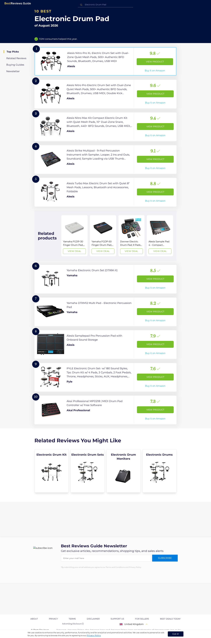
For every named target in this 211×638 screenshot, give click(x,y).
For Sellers (142, 618)
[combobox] (105, 4)
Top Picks (13, 51)
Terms (72, 618)
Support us (117, 618)
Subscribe (165, 558)
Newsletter (13, 71)
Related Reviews (16, 58)
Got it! (175, 634)
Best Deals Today (170, 618)
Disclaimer (93, 618)
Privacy (53, 618)
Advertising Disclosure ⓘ (73, 624)
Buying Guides (15, 64)
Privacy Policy (94, 635)
